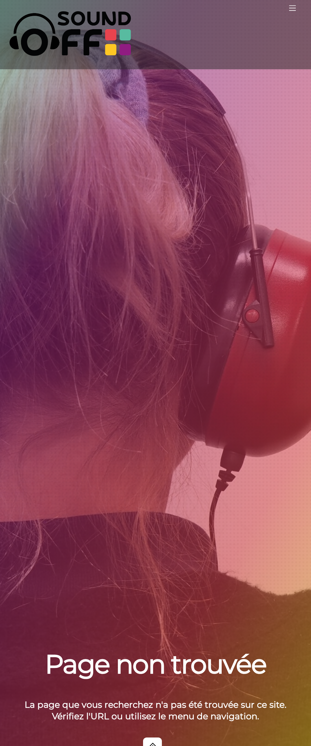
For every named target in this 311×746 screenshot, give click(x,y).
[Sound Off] (70, 53)
